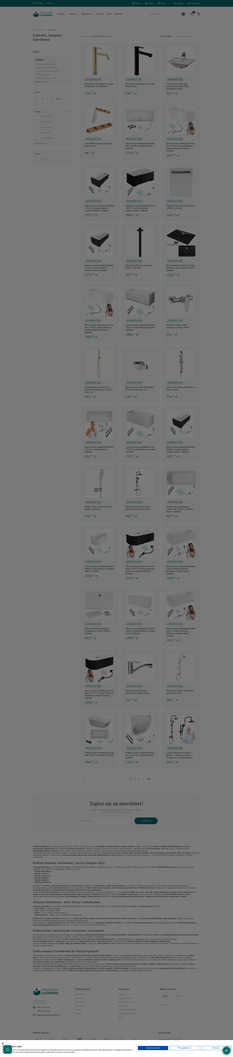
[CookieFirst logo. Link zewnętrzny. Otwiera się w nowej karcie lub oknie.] (3, 1044)
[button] (7, 1049)
